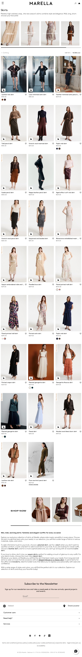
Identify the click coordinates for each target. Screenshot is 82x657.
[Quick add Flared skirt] (31, 427)
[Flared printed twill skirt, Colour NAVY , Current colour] (5, 339)
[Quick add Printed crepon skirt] (3, 378)
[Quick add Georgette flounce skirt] (58, 378)
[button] (77, 53)
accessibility (41, 645)
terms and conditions (9, 643)
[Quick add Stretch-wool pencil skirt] (3, 234)
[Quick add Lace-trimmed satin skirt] (31, 90)
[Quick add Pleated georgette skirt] (31, 378)
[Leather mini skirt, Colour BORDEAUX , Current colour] (5, 100)
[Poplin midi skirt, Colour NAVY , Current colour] (57, 339)
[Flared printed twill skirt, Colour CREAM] (2, 339)
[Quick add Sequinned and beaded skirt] (31, 234)
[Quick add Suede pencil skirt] (3, 188)
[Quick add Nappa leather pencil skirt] (31, 188)
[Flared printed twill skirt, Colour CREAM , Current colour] (57, 289)
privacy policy (22, 643)
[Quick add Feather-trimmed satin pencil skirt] (58, 90)
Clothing (6, 52)
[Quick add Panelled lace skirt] (31, 280)
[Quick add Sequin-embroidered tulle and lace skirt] (3, 280)
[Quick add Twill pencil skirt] (3, 139)
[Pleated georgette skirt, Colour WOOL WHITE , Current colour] (30, 388)
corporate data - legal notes (65, 643)
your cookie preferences (45, 643)
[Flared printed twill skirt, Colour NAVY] (59, 289)
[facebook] (35, 636)
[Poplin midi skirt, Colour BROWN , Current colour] (59, 148)
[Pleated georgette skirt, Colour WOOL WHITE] (2, 437)
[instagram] (30, 636)
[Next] (76, 509)
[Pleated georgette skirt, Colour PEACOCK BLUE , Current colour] (5, 437)
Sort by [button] (67, 52)
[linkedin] (49, 636)
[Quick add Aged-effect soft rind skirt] (58, 188)
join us (78, 643)
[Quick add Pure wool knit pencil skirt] (31, 476)
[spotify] (40, 636)
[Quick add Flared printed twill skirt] (58, 280)
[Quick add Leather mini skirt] (3, 90)
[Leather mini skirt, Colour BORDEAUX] (5, 485)
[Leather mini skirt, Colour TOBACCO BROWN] (2, 100)
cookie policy (32, 643)
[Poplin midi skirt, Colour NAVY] (57, 148)
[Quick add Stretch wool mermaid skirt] (31, 139)
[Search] (75, 3)
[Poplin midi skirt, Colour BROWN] (59, 339)
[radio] (10, 33)
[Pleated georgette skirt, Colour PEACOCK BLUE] (32, 388)
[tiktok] (44, 636)
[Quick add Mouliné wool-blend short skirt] (58, 427)
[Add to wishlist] (25, 95)
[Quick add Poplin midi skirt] (58, 139)
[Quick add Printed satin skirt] (31, 329)
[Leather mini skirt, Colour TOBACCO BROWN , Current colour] (2, 485)
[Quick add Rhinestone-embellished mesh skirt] (58, 234)
